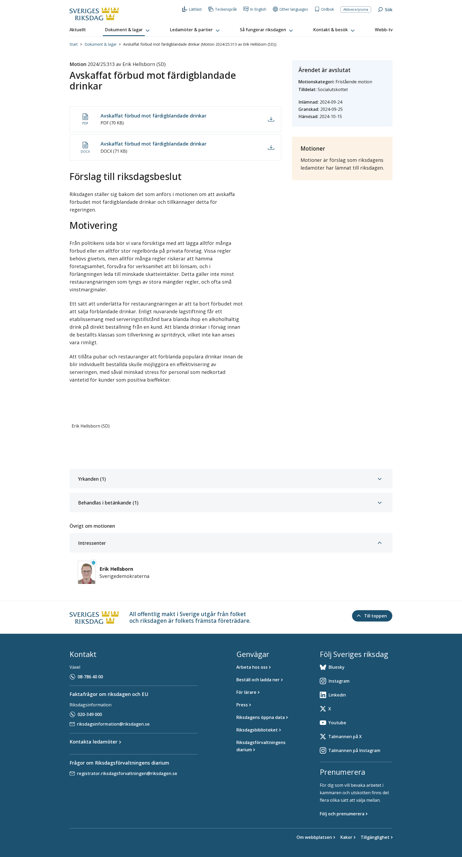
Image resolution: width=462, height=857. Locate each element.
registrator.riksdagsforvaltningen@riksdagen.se (127, 773)
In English (258, 9)
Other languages (293, 9)
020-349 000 (90, 714)
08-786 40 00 (90, 677)
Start (74, 44)
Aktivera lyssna (355, 9)
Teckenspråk (226, 9)
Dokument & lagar (100, 44)
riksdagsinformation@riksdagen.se (113, 724)
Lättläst (195, 9)
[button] (127, 30)
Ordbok (327, 9)
